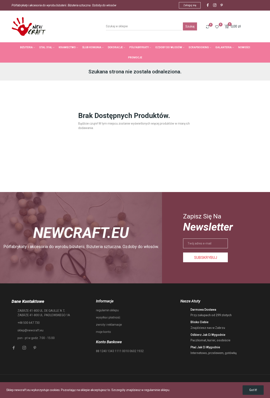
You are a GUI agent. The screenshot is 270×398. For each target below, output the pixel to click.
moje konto (103, 331)
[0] (207, 27)
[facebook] (208, 5)
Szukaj (189, 26)
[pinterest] (222, 5)
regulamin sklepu (107, 310)
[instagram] (215, 5)
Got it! (253, 390)
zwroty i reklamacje (109, 324)
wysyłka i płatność (108, 317)
